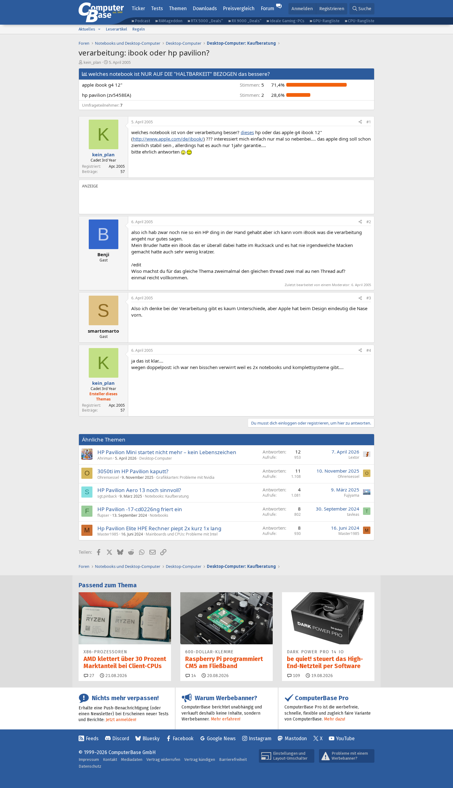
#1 (368, 122)
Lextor (354, 457)
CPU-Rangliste (361, 20)
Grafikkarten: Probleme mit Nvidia (185, 477)
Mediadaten (131, 759)
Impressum (89, 759)
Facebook (183, 738)
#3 (368, 298)
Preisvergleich (239, 8)
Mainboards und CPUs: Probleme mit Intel (182, 534)
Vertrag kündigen (199, 759)
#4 (368, 350)
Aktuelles (87, 29)
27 (91, 675)
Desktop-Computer (155, 458)
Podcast (142, 20)
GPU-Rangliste (326, 20)
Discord (120, 738)
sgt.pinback (107, 496)
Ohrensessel (108, 477)
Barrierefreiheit (233, 759)
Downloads (205, 8)
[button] (99, 29)
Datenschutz (90, 766)
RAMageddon (170, 20)
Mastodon (296, 738)
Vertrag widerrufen (163, 759)
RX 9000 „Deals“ (246, 20)
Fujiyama (351, 495)
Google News (221, 738)
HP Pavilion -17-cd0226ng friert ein (139, 509)
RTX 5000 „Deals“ (207, 20)
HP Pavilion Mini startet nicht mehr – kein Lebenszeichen (166, 452)
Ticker (138, 8)
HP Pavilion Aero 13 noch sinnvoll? (139, 490)
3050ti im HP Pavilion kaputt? (132, 471)
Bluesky (151, 738)
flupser (103, 515)
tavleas (353, 514)
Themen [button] (178, 8)
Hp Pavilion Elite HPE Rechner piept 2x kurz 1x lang (159, 528)
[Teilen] (360, 122)
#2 (368, 221)
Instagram (260, 738)
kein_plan (92, 62)
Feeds (92, 738)
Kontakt (110, 759)
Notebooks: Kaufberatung (167, 496)
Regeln (138, 29)
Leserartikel (116, 29)
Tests (157, 8)
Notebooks (159, 515)
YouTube (345, 738)
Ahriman (104, 458)
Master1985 (107, 534)
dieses (247, 132)
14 (193, 675)
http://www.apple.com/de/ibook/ (168, 139)
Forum (267, 8)
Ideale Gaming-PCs (287, 20)
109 (296, 675)
